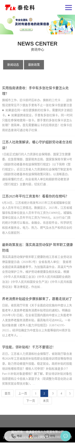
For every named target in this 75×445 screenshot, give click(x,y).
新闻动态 (13, 64)
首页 (7, 393)
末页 (46, 400)
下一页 (30, 400)
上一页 (22, 393)
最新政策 (34, 64)
